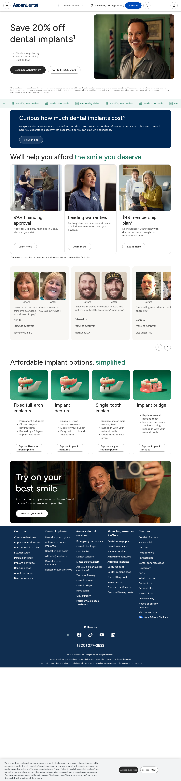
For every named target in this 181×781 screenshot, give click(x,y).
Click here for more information (51, 663)
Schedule (134, 5)
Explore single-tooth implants (109, 448)
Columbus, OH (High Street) (107, 5)
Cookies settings (149, 770)
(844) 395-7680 (64, 70)
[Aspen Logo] (25, 5)
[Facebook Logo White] (79, 634)
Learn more (25, 246)
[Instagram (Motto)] (67, 634)
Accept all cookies (128, 770)
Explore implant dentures (68, 448)
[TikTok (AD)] (90, 634)
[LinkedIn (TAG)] (113, 634)
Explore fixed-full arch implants (28, 448)
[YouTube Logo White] (101, 634)
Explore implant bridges (150, 448)
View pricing (31, 139)
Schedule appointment (28, 69)
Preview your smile (32, 513)
